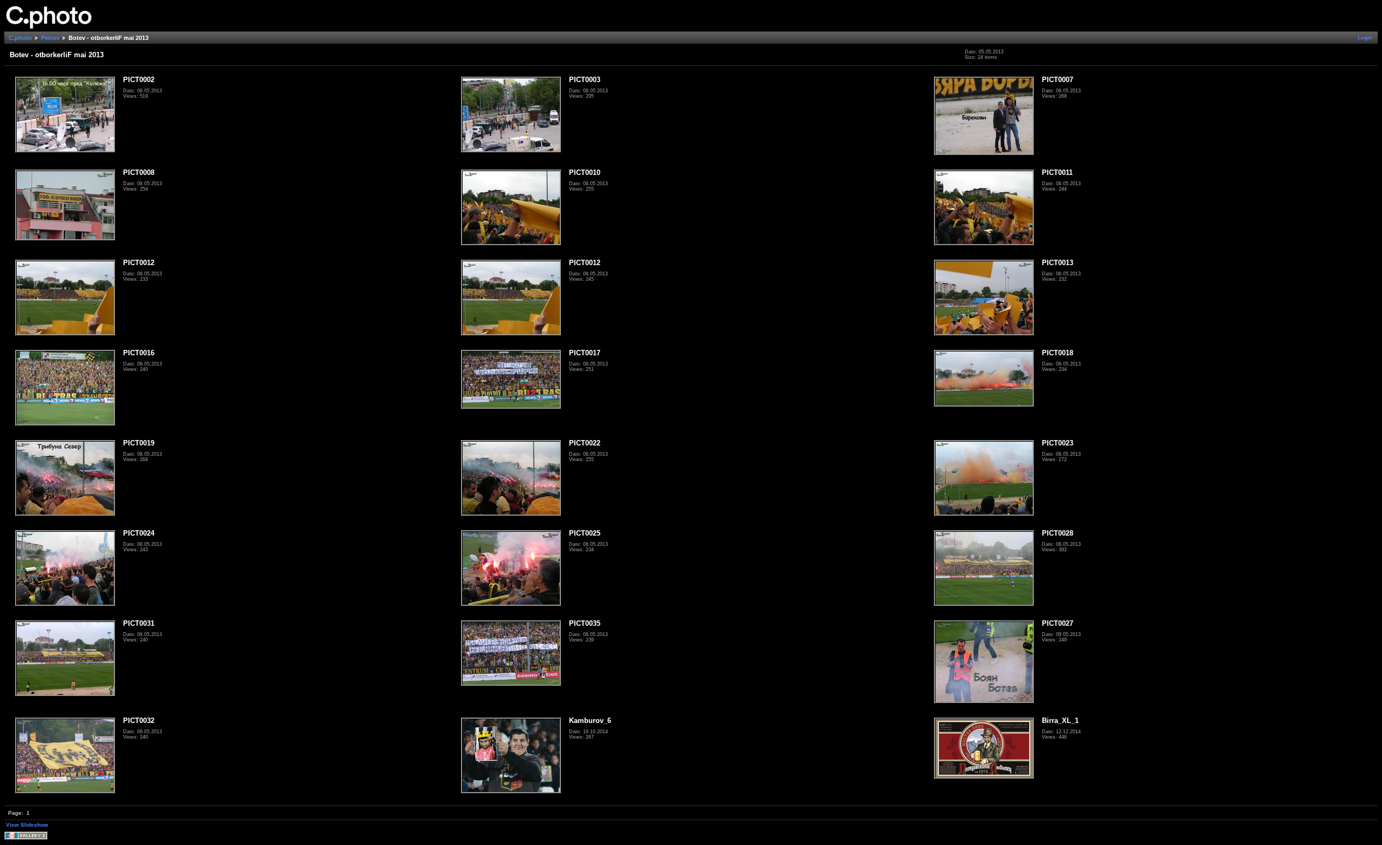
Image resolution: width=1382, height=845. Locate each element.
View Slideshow (27, 825)
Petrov (50, 38)
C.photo (20, 38)
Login (1365, 37)
